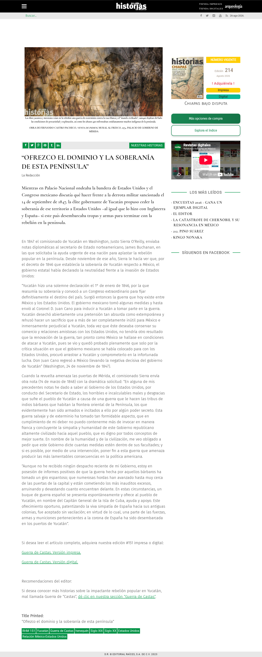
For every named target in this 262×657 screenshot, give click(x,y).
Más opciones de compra (206, 118)
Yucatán (42, 631)
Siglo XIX (97, 631)
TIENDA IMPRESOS (210, 4)
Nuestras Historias (147, 145)
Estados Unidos (128, 631)
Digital (223, 96)
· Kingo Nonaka (186, 237)
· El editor (182, 214)
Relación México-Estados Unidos (44, 636)
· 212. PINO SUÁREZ (187, 231)
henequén (82, 631)
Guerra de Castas (61, 631)
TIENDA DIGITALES (211, 9)
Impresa (223, 90)
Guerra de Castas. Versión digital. (50, 562)
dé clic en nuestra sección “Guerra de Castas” (116, 596)
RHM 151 (28, 631)
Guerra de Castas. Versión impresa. (51, 552)
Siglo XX (110, 631)
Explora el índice (206, 130)
